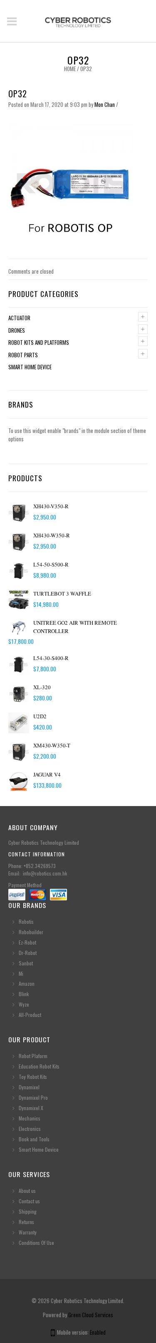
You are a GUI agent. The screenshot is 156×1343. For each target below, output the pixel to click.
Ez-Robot (27, 942)
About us (27, 1190)
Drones (16, 330)
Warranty (28, 1232)
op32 (17, 93)
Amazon (27, 983)
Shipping (28, 1211)
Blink (24, 993)
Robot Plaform (34, 1055)
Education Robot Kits (39, 1066)
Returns (26, 1221)
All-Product (30, 1014)
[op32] (70, 182)
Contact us (29, 1200)
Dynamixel (29, 1087)
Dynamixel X (31, 1107)
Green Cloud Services (90, 1315)
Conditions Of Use (36, 1242)
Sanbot (26, 963)
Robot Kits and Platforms (38, 342)
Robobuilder (31, 931)
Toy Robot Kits (33, 1076)
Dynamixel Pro (33, 1097)
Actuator (19, 318)
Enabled (98, 1332)
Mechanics (29, 1118)
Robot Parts (23, 355)
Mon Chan (104, 104)
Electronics (30, 1128)
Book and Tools (34, 1139)
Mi (21, 973)
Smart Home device (30, 367)
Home (70, 68)
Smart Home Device (39, 1149)
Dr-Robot (28, 952)
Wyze (24, 1004)
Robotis (26, 921)
